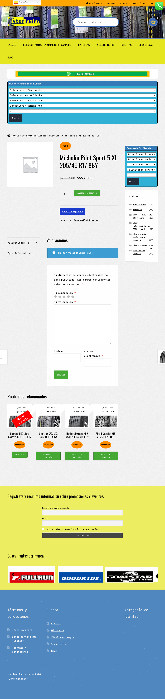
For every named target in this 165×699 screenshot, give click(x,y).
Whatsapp (111, 3)
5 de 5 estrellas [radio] (72, 296)
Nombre (60, 351)
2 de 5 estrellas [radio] (59, 296)
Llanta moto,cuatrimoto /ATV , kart (141, 226)
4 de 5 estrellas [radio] (68, 296)
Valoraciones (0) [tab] (19, 242)
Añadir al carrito (87, 193)
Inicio (11, 44)
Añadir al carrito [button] (48, 455)
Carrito (56, 623)
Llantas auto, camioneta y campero (47, 44)
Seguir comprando (72, 211)
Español (23, 2)
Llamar (123, 3)
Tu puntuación (65, 292)
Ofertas (126, 44)
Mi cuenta (57, 630)
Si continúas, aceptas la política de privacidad (72, 529)
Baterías (84, 44)
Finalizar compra (62, 637)
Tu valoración (65, 301)
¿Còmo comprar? (22, 629)
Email (45, 518)
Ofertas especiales (143, 245)
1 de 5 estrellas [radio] (55, 296)
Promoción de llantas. (144, 3)
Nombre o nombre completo (55, 508)
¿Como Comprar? (17, 678)
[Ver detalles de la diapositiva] (31, 574)
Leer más (19, 454)
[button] (13, 574)
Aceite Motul (105, 44)
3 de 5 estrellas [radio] (64, 296)
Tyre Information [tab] (19, 253)
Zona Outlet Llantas (34, 135)
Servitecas (146, 44)
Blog (10, 57)
